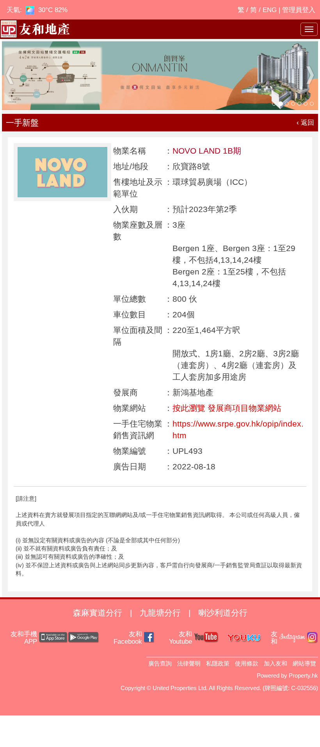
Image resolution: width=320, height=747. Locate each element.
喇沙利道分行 (222, 612)
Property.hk (303, 675)
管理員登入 (298, 10)
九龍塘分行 (160, 612)
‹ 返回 (305, 122)
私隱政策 (217, 663)
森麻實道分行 (97, 612)
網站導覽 (304, 663)
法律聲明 (189, 663)
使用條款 (246, 663)
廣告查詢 (160, 663)
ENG (270, 10)
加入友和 (275, 663)
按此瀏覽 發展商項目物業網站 (226, 408)
